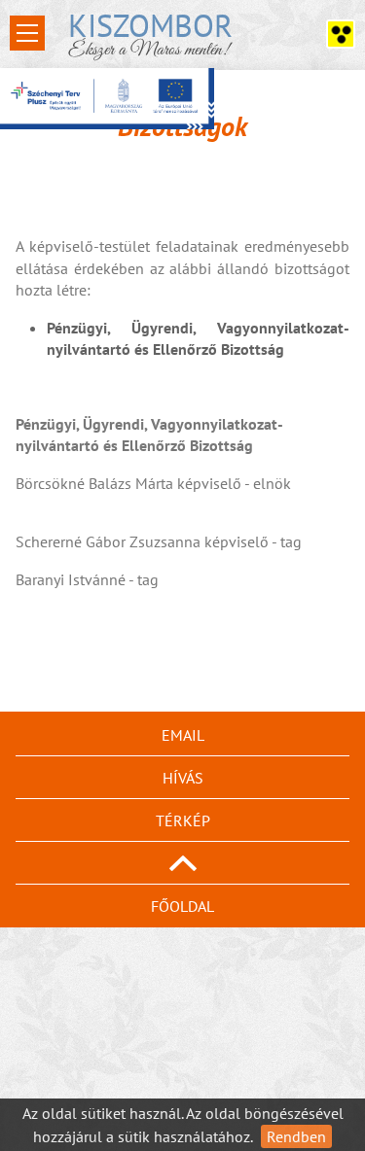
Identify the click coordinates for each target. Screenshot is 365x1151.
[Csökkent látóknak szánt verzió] (340, 34)
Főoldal (182, 906)
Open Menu (27, 33)
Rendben (296, 1136)
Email (183, 735)
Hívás (183, 777)
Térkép (183, 820)
